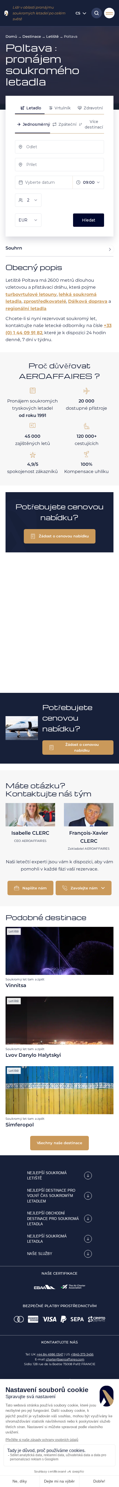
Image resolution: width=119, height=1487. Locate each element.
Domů (11, 36)
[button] (59, 536)
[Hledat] (95, 13)
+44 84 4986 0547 (50, 1354)
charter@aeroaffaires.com (65, 1359)
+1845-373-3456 (82, 1354)
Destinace (31, 36)
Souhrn (14, 248)
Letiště (52, 36)
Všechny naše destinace (59, 1143)
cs (78, 13)
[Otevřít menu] (109, 13)
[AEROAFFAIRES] (6, 13)
